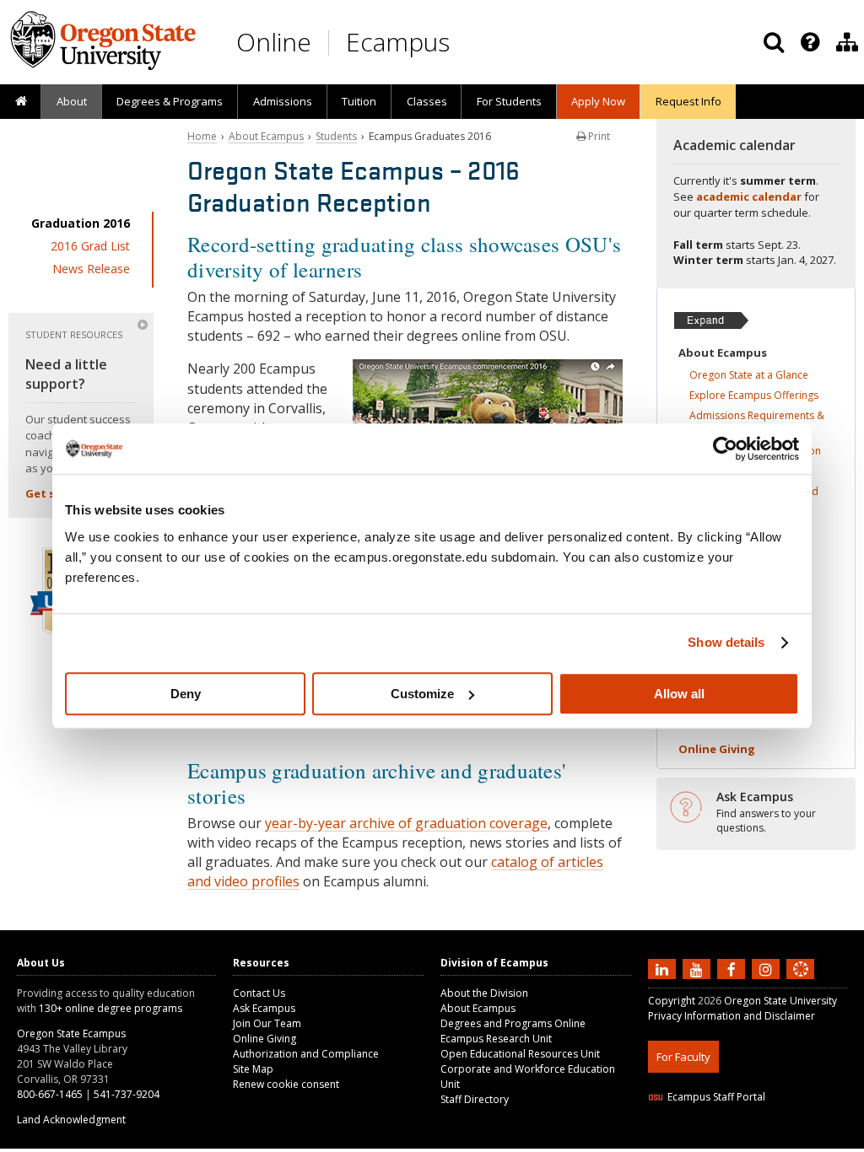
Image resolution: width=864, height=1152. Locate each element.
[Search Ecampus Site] (774, 42)
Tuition (359, 101)
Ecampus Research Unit (496, 1038)
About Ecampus (266, 136)
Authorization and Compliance (306, 1054)
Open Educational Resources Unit (520, 1054)
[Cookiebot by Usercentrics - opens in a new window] (725, 448)
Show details (726, 642)
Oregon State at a (748, 375)
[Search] (774, 42)
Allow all (679, 693)
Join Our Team (267, 1023)
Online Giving (264, 1038)
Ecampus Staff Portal (716, 1097)
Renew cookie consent (286, 1084)
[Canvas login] (800, 982)
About (72, 101)
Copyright (671, 1000)
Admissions (282, 101)
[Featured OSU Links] (810, 42)
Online (273, 41)
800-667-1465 (50, 1094)
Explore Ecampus (753, 395)
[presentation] (808, 42)
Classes (427, 101)
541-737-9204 (126, 1094)
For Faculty (683, 1056)
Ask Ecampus (264, 1008)
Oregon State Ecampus (71, 1033)
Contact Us (259, 993)
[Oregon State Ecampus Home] (331, 42)
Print (598, 136)
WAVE (816, 1138)
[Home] (20, 102)
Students (336, 136)
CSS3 (781, 1138)
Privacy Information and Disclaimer (731, 1016)
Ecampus (398, 41)
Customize (422, 693)
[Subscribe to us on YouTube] (699, 968)
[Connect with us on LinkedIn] (664, 968)
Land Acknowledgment (71, 1119)
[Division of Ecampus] (847, 42)
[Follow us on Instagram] (768, 968)
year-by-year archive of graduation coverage (406, 823)
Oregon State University (780, 1000)
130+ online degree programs (110, 1008)
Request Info (688, 101)
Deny (185, 693)
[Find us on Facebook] (733, 968)
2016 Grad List (90, 246)
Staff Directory (474, 1099)
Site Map (253, 1069)
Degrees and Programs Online (513, 1023)
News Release (91, 269)
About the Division (484, 993)
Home (202, 136)
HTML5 (742, 1138)
